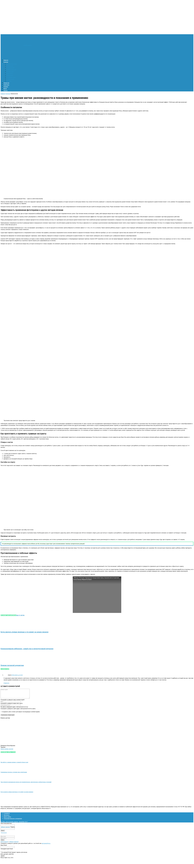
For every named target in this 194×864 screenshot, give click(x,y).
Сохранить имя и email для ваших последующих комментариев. (21, 712)
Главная (3, 94)
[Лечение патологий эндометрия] (9, 662)
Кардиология (10, 71)
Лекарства (6, 83)
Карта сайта (7, 817)
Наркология (10, 73)
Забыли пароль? (5, 827)
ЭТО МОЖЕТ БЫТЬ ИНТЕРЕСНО (8, 615)
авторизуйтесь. (46, 843)
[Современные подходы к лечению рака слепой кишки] (4, 769)
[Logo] (12, 57)
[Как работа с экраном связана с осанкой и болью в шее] (4, 759)
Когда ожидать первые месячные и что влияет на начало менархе (24, 632)
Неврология (10, 75)
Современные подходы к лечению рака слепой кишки (14, 772)
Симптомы (6, 84)
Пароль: (12, 827)
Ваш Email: (4, 845)
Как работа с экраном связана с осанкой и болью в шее (14, 762)
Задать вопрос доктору (7, 749)
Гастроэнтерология (12, 64)
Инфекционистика (11, 69)
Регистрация (4, 832)
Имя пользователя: (6, 823)
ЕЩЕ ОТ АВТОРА (20, 615)
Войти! (2, 830)
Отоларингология (11, 77)
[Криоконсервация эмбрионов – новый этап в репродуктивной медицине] (9, 645)
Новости (6, 60)
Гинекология (10, 66)
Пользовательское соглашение (13, 818)
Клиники (6, 86)
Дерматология (10, 67)
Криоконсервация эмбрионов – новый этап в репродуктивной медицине (27, 649)
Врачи (5, 88)
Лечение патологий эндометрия (12, 665)
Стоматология (10, 79)
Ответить (6, 683)
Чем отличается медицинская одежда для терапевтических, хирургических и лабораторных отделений (26, 782)
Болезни (6, 62)
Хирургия (9, 81)
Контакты (6, 815)
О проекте (7, 813)
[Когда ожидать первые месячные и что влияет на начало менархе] (9, 628)
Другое (5, 90)
